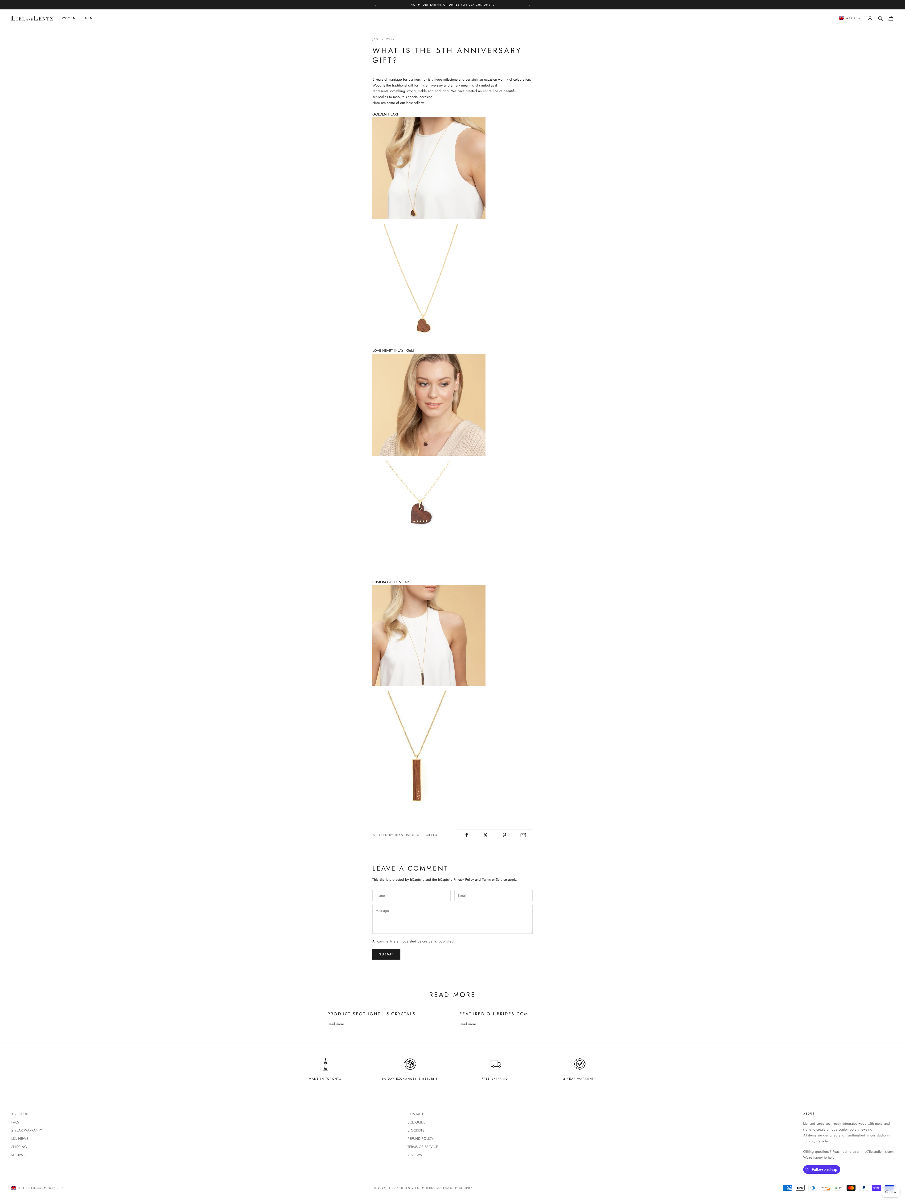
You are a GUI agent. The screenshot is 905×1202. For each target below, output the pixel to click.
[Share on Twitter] (485, 835)
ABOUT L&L (20, 1114)
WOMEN (69, 18)
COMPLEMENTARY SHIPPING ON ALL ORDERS (452, 7)
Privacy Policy (463, 879)
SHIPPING (19, 1146)
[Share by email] (523, 835)
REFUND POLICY (420, 1138)
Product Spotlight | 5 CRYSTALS (372, 1014)
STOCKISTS (415, 1130)
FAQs (15, 1122)
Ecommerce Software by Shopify (444, 1188)
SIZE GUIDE (416, 1122)
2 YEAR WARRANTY (26, 1130)
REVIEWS (414, 1155)
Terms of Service (494, 879)
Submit (386, 954)
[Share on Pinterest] (504, 835)
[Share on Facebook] (466, 835)
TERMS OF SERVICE (422, 1146)
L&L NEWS (19, 1138)
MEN (89, 18)
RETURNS (18, 1155)
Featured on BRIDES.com (494, 1014)
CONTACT (415, 1114)
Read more (336, 1024)
